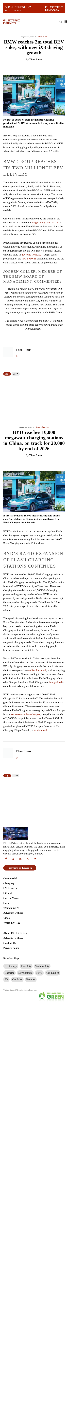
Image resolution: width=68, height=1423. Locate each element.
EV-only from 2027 (32, 254)
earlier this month (37, 670)
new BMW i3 (29, 258)
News (40, 37)
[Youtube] (35, 859)
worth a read (40, 730)
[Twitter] (24, 68)
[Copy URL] (55, 68)
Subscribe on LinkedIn (20, 868)
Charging (45, 427)
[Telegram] (47, 68)
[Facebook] (32, 68)
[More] (62, 68)
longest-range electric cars (45, 222)
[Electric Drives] (18, 22)
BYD (15, 775)
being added (55, 682)
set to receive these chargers (25, 714)
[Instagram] (13, 859)
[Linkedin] (17, 68)
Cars (45, 37)
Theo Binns (35, 59)
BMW (15, 374)
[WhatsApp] (39, 68)
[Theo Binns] (8, 353)
